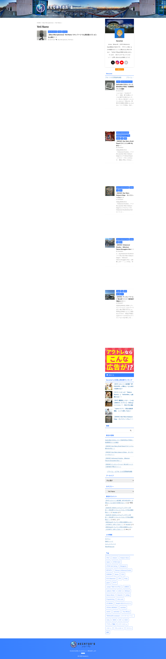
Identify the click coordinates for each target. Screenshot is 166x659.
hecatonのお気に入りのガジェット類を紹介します (83, 651)
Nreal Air (120, 595)
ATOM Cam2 (116, 562)
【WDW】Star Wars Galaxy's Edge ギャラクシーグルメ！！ (125, 195)
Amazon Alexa (124, 558)
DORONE (109, 574)
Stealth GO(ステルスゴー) (123, 603)
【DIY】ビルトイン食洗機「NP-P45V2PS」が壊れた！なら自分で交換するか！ (123, 386)
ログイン (107, 539)
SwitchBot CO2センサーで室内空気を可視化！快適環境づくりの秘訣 (125, 87)
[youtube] (122, 62)
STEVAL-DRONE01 (111, 607)
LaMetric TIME (110, 591)
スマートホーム (122, 624)
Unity (108, 620)
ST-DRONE (109, 603)
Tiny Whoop (126, 611)
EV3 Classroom (110, 578)
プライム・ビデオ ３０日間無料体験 (119, 471)
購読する (111, 375)
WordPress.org (109, 546)
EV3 (123, 574)
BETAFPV (109, 570)
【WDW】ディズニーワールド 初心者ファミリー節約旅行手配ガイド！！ (125, 299)
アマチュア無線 (110, 624)
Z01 (120, 620)
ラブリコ (129, 628)
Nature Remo (110, 595)
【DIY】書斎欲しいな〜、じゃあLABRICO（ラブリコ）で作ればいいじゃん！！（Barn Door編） (124, 403)
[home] (126, 62)
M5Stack (127, 591)
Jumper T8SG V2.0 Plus (113, 587)
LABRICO (126, 587)
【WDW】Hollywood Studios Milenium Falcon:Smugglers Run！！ (125, 247)
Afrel (107, 558)
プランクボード (119, 628)
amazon (114, 558)
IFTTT (115, 582)
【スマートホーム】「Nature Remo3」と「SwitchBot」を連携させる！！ (123, 394)
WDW (114, 620)
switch (108, 611)
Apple (108, 562)
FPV (120, 578)
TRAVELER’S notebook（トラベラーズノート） (119, 616)
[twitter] (113, 62)
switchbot (117, 611)
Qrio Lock (120, 599)
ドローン (108, 628)
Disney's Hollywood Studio (123, 570)
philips (128, 595)
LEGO (120, 591)
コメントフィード (110, 544)
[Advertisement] (119, 119)
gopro (108, 582)
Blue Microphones (62, 39)
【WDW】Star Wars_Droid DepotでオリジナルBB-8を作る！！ (125, 143)
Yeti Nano (70, 39)
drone (116, 574)
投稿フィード (109, 541)
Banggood (123, 566)
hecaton (115, 512)
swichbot (123, 607)
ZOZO (126, 620)
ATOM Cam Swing (111, 566)
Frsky (125, 578)
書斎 (107, 632)
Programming (110, 599)
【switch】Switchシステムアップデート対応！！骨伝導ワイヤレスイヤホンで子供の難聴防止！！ (119, 510)
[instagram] (117, 62)
